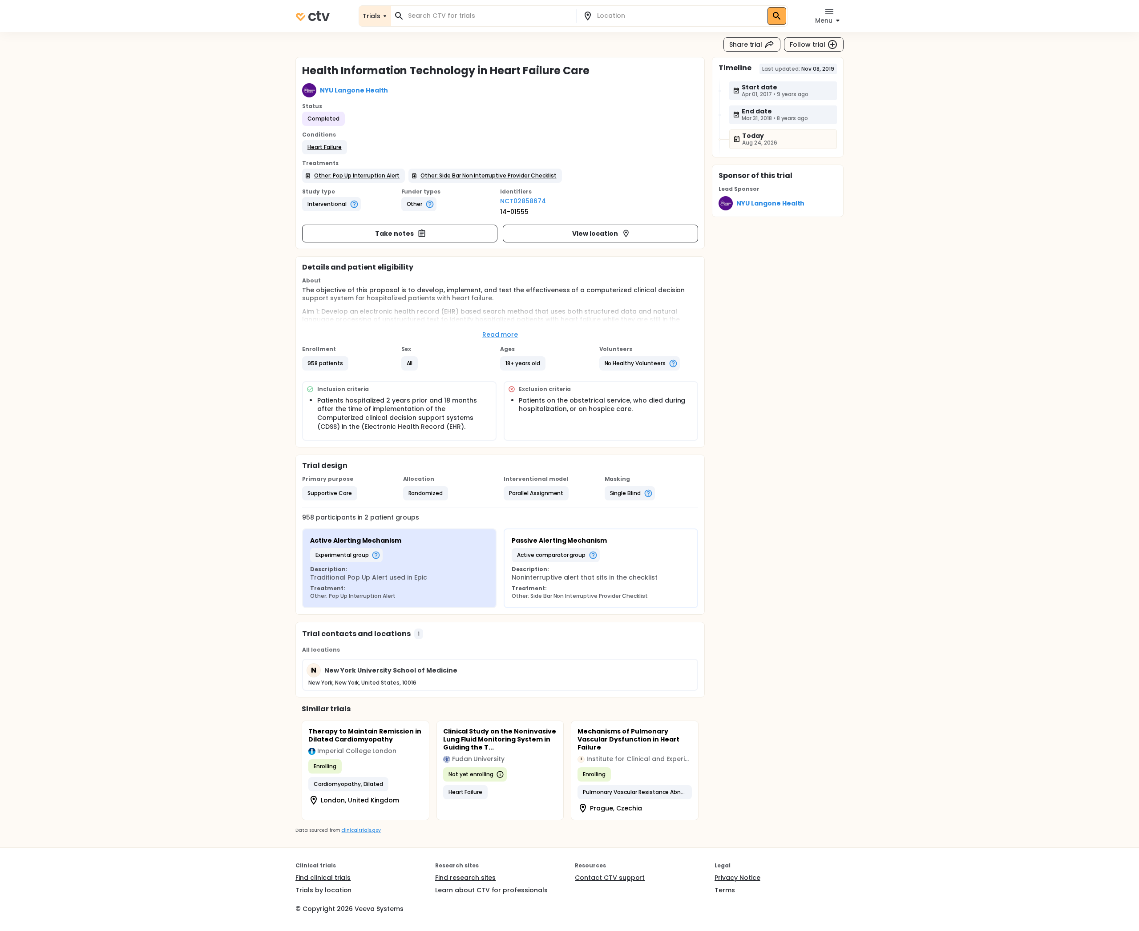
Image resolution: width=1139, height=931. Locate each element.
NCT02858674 (523, 201)
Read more (500, 334)
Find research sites (465, 878)
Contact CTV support (610, 878)
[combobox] (489, 16)
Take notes (394, 233)
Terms (725, 890)
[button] (324, 147)
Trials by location (323, 890)
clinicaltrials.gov (360, 830)
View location (595, 233)
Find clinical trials (323, 878)
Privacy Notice (737, 878)
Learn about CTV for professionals (491, 890)
